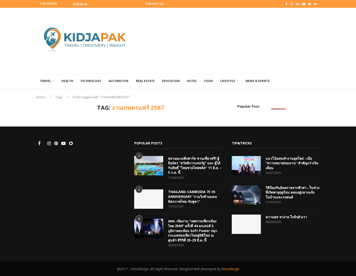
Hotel (192, 81)
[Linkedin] (297, 4)
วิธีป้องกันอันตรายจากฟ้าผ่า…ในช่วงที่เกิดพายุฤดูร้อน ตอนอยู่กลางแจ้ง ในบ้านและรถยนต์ (292, 192)
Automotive (118, 81)
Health (67, 81)
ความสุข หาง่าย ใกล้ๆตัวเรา (286, 217)
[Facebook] (286, 4)
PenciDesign (230, 269)
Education (171, 81)
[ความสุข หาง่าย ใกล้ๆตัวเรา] (246, 224)
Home (40, 97)
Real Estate (145, 81)
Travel (45, 81)
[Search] (317, 81)
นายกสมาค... (81, 4)
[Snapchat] (309, 4)
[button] (64, 4)
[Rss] (315, 4)
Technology (90, 81)
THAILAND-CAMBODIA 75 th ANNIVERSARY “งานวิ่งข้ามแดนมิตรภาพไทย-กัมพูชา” (192, 196)
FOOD (208, 81)
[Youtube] (303, 4)
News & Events (258, 81)
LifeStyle (227, 81)
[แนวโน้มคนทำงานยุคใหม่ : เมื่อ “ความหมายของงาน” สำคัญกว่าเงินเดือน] (246, 165)
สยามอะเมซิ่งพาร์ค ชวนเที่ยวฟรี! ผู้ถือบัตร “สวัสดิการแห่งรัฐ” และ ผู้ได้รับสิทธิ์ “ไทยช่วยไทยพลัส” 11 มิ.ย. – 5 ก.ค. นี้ (195, 165)
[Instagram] (291, 4)
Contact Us (154, 4)
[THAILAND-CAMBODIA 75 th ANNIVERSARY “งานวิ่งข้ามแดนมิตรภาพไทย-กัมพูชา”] (148, 199)
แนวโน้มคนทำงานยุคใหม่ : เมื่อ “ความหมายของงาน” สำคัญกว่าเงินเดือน (292, 163)
